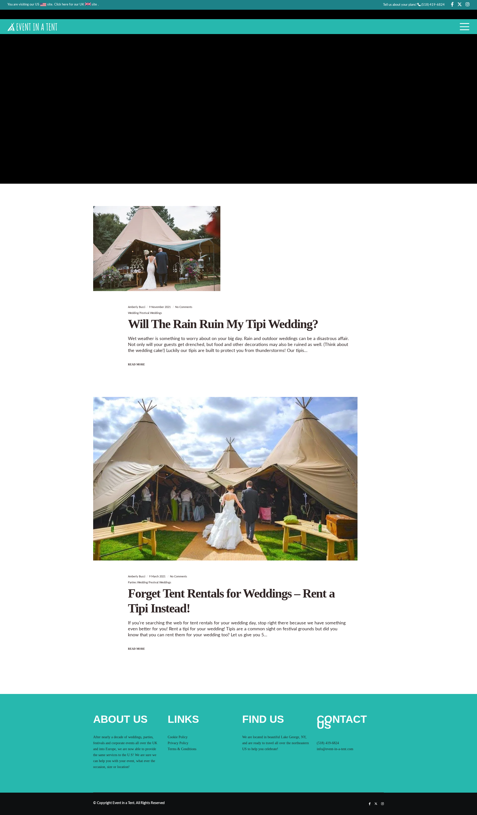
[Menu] (461, 26)
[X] (459, 4)
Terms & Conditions (182, 749)
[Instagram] (468, 4)
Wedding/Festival (138, 313)
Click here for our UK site (75, 4)
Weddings (156, 313)
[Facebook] (452, 4)
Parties (132, 582)
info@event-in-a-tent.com (335, 749)
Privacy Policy (178, 743)
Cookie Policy (178, 737)
